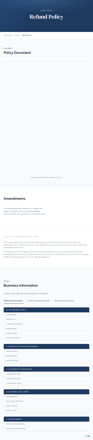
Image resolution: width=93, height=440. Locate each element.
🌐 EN (88, 436)
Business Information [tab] (13, 301)
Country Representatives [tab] (38, 301)
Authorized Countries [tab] (64, 301)
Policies (17, 35)
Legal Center (8, 35)
